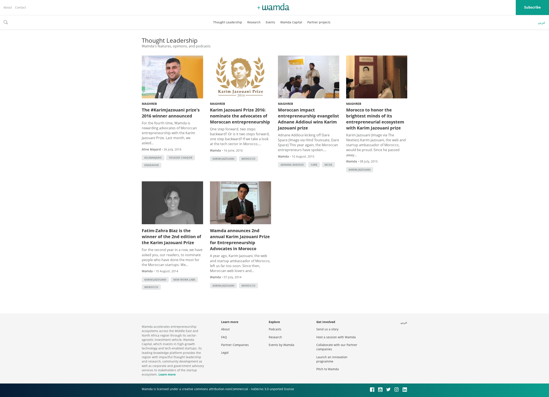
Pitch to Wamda (327, 369)
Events (270, 22)
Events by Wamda (281, 345)
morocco (248, 159)
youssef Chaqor (180, 157)
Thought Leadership (227, 22)
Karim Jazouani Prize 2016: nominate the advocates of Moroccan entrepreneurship (240, 116)
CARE (314, 165)
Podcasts (275, 329)
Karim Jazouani (223, 159)
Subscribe (532, 7)
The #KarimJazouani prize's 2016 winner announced (171, 113)
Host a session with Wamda (336, 337)
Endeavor (151, 165)
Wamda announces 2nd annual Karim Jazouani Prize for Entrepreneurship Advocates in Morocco (240, 239)
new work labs (184, 279)
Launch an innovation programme (331, 359)
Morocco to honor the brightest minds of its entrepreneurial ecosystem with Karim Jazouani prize (375, 119)
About (7, 7)
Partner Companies (235, 345)
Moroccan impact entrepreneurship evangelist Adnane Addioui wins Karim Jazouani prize (308, 119)
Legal (225, 352)
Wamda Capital (291, 22)
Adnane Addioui (292, 165)
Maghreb (149, 104)
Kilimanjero (153, 157)
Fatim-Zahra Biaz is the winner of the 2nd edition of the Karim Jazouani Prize (171, 236)
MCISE (328, 165)
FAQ (224, 337)
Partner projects (318, 22)
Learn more (167, 374)
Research (254, 22)
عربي (542, 22)
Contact (20, 7)
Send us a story (327, 329)
